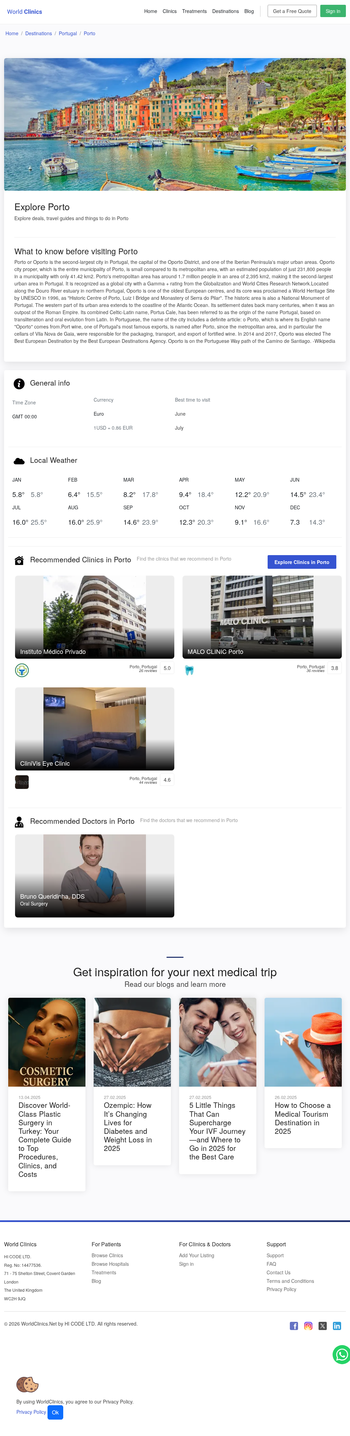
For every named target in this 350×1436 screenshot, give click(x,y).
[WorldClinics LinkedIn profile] (337, 1325)
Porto (89, 33)
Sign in (333, 11)
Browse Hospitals (110, 1264)
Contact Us (279, 1272)
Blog (249, 11)
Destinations (225, 11)
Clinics (170, 11)
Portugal (68, 33)
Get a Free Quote (292, 11)
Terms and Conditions (290, 1281)
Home (150, 11)
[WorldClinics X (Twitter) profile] (322, 1325)
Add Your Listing (196, 1255)
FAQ (271, 1264)
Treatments (194, 11)
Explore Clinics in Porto (301, 562)
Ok (55, 1412)
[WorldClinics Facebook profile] (293, 1325)
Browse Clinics (107, 1255)
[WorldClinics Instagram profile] (308, 1325)
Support (275, 1255)
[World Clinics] (24, 11)
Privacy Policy (281, 1289)
